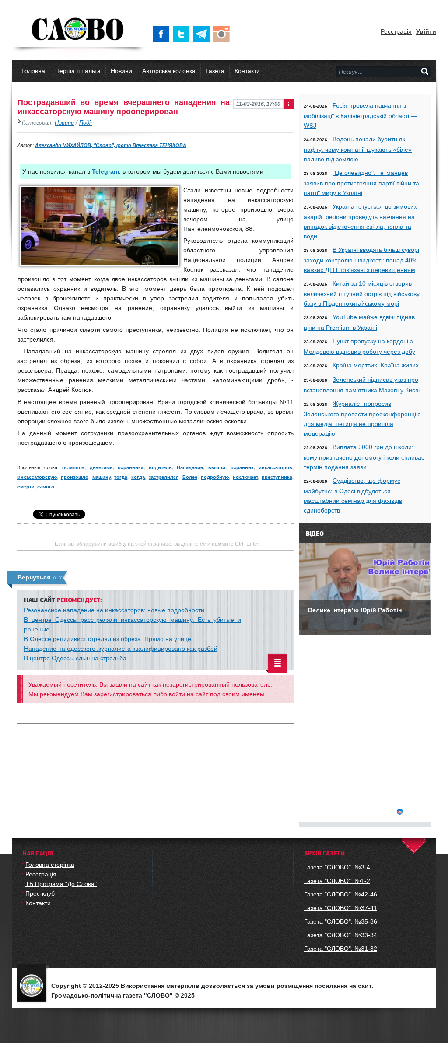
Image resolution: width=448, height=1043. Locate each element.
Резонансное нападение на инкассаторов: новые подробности (114, 610)
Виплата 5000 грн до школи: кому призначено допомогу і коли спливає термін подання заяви (364, 457)
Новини (121, 70)
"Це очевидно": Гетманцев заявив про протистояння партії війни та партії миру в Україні (361, 182)
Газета (215, 70)
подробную (215, 477)
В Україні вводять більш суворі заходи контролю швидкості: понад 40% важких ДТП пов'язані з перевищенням (361, 259)
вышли (216, 467)
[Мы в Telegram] (203, 34)
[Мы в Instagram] (223, 34)
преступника (277, 477)
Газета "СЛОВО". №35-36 (340, 921)
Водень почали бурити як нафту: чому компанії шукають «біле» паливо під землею (358, 149)
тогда (120, 477)
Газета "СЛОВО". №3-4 (337, 867)
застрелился (163, 477)
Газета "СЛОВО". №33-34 (340, 934)
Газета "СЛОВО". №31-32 (340, 948)
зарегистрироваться (122, 694)
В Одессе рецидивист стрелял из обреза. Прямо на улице (107, 638)
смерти (26, 486)
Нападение (190, 467)
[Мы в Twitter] (183, 34)
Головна (33, 70)
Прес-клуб (40, 893)
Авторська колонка (169, 70)
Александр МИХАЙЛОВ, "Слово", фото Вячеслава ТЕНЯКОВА (110, 145)
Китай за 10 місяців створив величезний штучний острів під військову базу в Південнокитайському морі (362, 293)
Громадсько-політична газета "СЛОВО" (78, 30)
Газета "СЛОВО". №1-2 (337, 880)
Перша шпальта (78, 70)
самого (45, 486)
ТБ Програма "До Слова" (61, 883)
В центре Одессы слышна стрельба (75, 658)
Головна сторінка (49, 864)
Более (189, 477)
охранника (131, 467)
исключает (245, 477)
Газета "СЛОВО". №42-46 (340, 894)
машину (101, 477)
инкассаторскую (37, 477)
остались (73, 467)
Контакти (247, 70)
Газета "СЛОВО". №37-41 (340, 907)
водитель (160, 467)
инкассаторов (275, 467)
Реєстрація (396, 31)
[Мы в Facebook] (163, 34)
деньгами (101, 467)
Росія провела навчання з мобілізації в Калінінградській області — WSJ (360, 115)
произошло (74, 477)
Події (85, 123)
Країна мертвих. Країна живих (375, 365)
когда (138, 477)
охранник (242, 467)
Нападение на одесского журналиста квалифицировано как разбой (120, 648)
